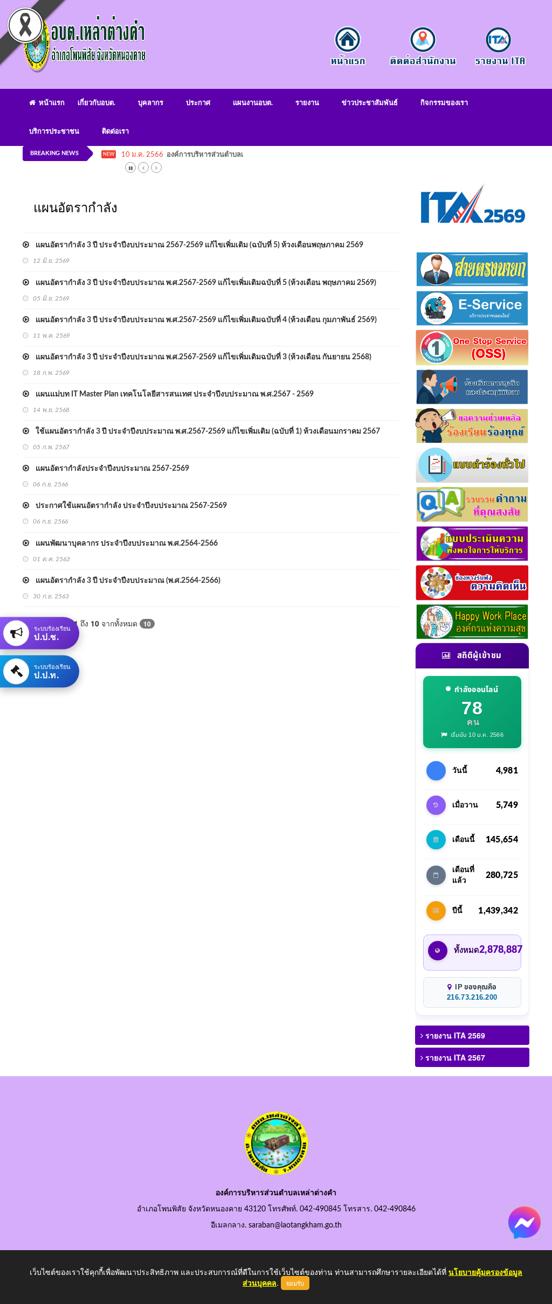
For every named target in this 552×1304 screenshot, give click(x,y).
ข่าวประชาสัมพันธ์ (370, 103)
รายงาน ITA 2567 (454, 1057)
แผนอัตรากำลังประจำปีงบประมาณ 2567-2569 (109, 468)
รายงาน (307, 103)
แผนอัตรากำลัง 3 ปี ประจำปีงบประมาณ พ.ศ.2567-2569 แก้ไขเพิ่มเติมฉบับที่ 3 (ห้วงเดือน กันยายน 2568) (200, 357)
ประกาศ (198, 103)
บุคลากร (150, 103)
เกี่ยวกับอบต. (96, 103)
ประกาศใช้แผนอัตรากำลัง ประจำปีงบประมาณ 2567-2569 (128, 506)
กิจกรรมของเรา (444, 103)
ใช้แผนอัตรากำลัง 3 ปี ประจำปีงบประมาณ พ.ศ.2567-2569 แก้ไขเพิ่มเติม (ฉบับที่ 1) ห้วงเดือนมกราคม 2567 (204, 431)
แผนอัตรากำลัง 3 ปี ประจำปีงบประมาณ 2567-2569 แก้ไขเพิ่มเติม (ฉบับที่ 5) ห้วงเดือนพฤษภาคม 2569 (196, 245)
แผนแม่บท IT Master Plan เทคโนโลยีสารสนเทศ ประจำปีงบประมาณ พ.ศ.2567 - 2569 (171, 394)
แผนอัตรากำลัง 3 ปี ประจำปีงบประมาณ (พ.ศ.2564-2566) (124, 580)
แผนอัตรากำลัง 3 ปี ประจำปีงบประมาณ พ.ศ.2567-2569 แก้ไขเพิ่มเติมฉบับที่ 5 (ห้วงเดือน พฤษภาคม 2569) (202, 283)
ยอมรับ (295, 1283)
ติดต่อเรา (115, 131)
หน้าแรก (50, 103)
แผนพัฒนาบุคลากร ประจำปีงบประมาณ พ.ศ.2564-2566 (123, 543)
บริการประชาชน (54, 131)
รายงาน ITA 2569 (454, 1035)
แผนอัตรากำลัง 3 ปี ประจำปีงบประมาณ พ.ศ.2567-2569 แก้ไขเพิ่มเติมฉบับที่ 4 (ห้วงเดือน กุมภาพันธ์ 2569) (203, 320)
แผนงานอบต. (253, 103)
